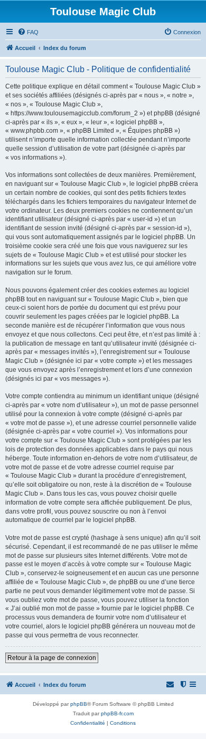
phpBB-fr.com (117, 713)
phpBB (78, 704)
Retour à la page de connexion (51, 658)
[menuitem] (28, 32)
